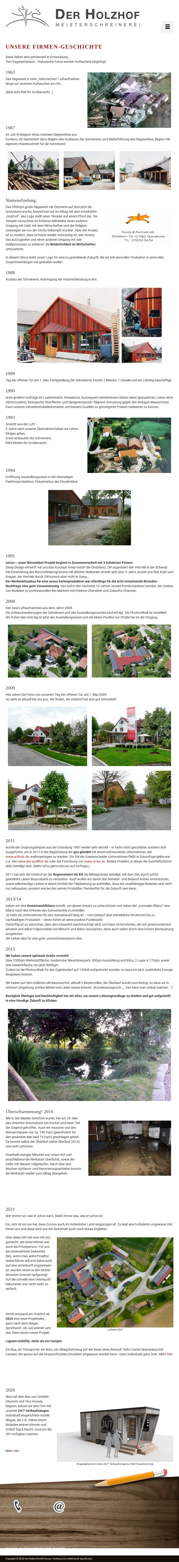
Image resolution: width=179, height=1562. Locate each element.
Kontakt (59, 1548)
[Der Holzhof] (89, 16)
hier (169, 1354)
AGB (48, 1548)
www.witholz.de (17, 857)
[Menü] (167, 27)
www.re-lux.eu (94, 861)
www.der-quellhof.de (32, 861)
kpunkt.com (86, 1558)
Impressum (14, 1548)
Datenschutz (33, 1548)
